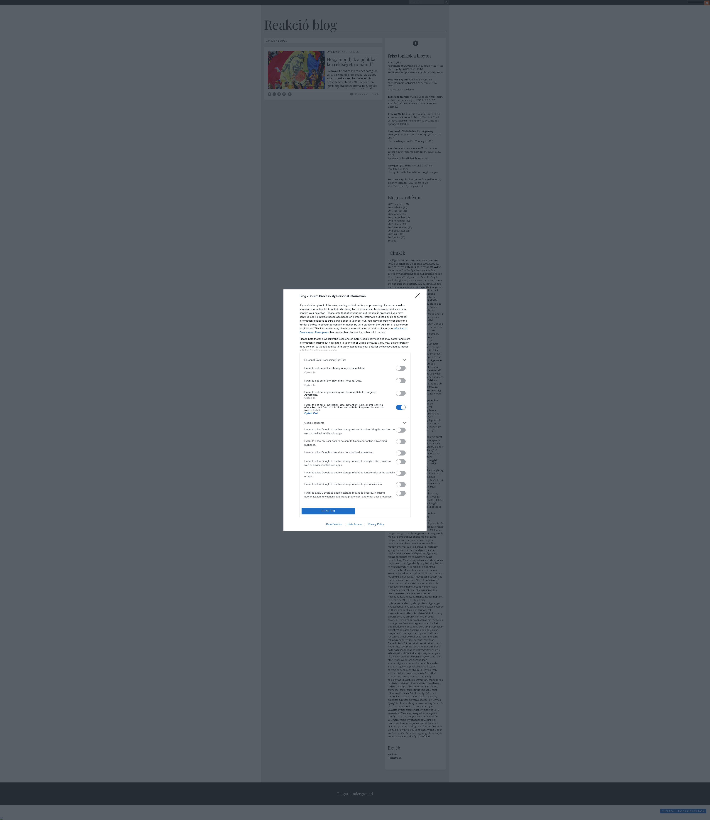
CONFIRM (328, 511)
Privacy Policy (376, 524)
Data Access (355, 524)
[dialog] (355, 410)
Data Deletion (334, 524)
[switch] (401, 368)
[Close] (418, 296)
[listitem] (355, 360)
